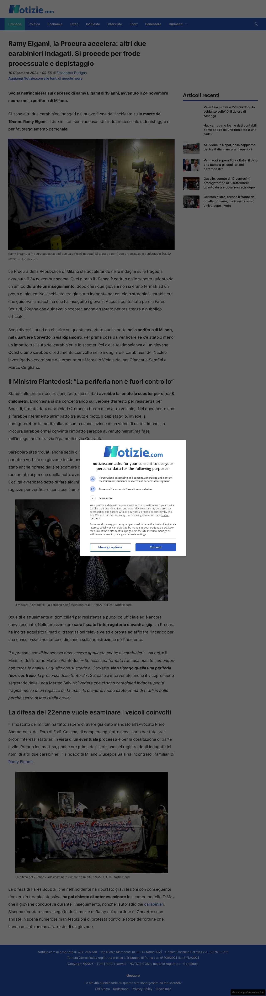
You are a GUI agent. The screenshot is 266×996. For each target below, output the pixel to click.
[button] (133, 498)
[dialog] (133, 498)
